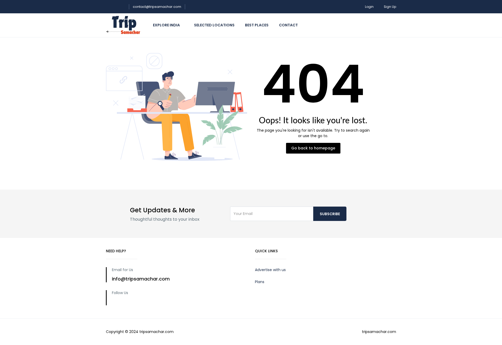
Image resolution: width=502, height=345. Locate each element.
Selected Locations (214, 25)
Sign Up (390, 6)
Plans (259, 281)
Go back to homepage (313, 148)
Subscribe (330, 214)
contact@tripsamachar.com (157, 6)
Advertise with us (270, 269)
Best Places (257, 25)
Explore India (167, 25)
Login (369, 6)
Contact (289, 25)
